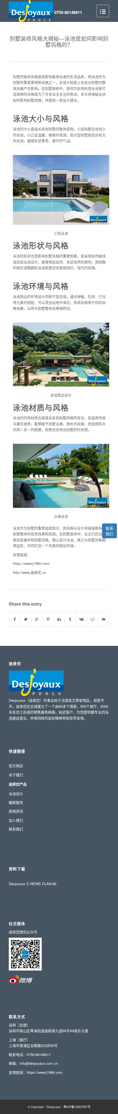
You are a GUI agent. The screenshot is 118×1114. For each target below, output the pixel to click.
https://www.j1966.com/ (31, 563)
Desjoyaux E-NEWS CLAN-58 (32, 883)
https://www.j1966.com (45, 1072)
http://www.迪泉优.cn (29, 572)
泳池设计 (16, 793)
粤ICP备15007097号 (77, 1106)
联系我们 (109, 530)
